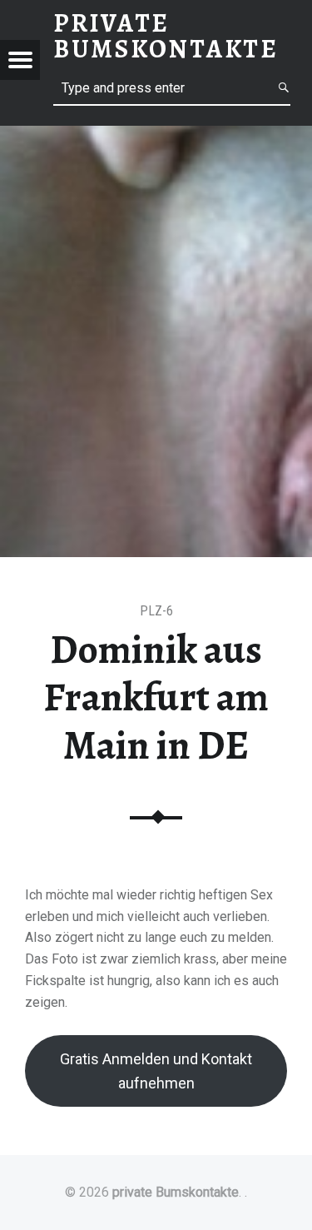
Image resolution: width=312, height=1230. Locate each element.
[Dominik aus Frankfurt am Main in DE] (156, 136)
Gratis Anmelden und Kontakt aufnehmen (156, 1071)
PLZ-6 (156, 611)
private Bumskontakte (175, 1192)
